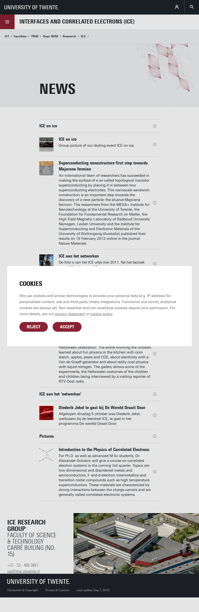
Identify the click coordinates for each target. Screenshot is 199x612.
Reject (34, 327)
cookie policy (101, 314)
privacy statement (70, 314)
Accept (67, 327)
